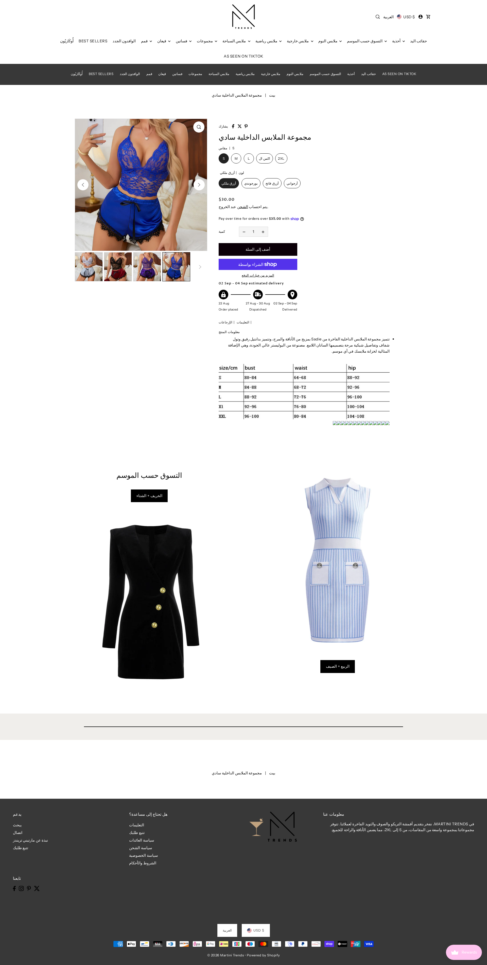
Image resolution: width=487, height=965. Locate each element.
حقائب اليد (368, 74)
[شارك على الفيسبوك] (233, 126)
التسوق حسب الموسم (325, 74)
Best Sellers (101, 74)
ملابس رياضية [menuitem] (266, 41)
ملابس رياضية (245, 74)
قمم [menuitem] (145, 41)
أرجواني (292, 183)
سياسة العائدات (141, 840)
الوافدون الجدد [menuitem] (124, 41)
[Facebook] (14, 888)
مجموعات (195, 74)
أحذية (351, 74)
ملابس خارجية (271, 74)
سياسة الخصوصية (143, 855)
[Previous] (83, 184)
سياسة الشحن (140, 847)
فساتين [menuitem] (182, 41)
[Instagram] (21, 888)
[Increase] (263, 231)
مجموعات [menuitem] (205, 41)
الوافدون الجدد (130, 74)
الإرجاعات (225, 322)
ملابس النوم (295, 74)
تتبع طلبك (20, 847)
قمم (149, 74)
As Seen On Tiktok (399, 74)
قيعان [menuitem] (162, 41)
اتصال (17, 832)
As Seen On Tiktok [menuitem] (243, 56)
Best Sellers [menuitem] (93, 41)
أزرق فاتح (272, 183)
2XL (281, 158)
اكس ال (264, 158)
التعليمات (243, 322)
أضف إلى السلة (258, 249)
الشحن (242, 206)
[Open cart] (428, 17)
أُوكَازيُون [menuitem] (67, 41)
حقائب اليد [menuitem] (418, 41)
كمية (222, 231)
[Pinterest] (29, 888)
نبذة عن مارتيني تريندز (30, 840)
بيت (272, 95)
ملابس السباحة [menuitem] (234, 41)
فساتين (177, 74)
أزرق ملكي (228, 183)
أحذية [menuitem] (397, 41)
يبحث (17, 825)
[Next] (199, 184)
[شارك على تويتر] (240, 126)
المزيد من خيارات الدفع (258, 275)
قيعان (162, 74)
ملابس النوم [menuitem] (328, 41)
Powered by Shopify (263, 955)
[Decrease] (244, 231)
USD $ (409, 16)
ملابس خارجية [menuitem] (298, 41)
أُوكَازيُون (77, 74)
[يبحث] (378, 17)
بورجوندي (251, 183)
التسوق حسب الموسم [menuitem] (365, 41)
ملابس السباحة (219, 74)
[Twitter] (37, 888)
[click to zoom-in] (198, 127)
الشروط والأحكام (142, 863)
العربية (388, 16)
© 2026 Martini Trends (225, 955)
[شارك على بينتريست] (246, 126)
